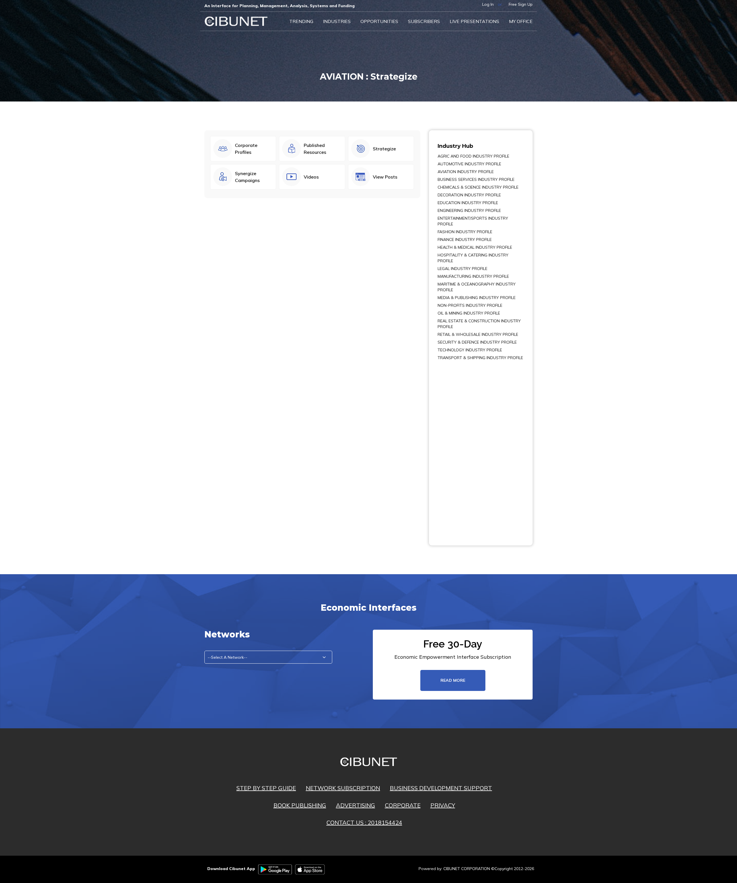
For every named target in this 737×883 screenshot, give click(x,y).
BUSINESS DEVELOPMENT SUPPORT (441, 788)
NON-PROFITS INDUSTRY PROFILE (470, 305)
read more (452, 680)
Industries (337, 21)
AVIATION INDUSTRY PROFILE (466, 171)
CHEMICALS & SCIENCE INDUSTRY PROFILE (478, 187)
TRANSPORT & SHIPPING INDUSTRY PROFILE (480, 357)
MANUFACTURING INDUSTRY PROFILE (473, 276)
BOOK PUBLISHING (299, 805)
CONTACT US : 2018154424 (364, 822)
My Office (521, 21)
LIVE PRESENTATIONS (474, 21)
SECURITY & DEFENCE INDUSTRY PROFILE (477, 342)
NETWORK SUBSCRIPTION (343, 788)
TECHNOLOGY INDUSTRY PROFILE (470, 350)
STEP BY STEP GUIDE (266, 788)
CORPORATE (403, 805)
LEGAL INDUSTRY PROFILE (462, 268)
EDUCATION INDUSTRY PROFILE (468, 202)
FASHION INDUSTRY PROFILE (465, 231)
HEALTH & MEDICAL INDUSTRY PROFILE (475, 247)
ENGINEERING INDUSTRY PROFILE (469, 210)
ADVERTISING (355, 805)
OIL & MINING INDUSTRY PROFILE (469, 313)
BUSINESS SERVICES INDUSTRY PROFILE (476, 179)
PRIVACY (442, 805)
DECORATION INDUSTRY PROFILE (469, 195)
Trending (301, 21)
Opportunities (379, 21)
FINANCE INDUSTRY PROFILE (465, 239)
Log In (488, 4)
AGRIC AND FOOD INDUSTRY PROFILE (473, 156)
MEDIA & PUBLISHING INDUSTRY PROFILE (477, 297)
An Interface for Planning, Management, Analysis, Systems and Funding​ (279, 5)
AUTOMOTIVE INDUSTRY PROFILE (469, 163)
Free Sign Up (521, 4)
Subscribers (424, 21)
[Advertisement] (455, 449)
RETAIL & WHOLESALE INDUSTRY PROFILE (478, 334)
